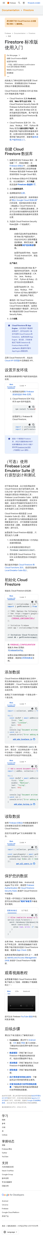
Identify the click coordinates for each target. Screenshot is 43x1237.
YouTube (5, 1156)
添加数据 (13, 1063)
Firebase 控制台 (16, 823)
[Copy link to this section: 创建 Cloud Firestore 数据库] (35, 154)
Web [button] (9, 991)
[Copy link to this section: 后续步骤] (22, 1029)
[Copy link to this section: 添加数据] (22, 672)
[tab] (11, 385)
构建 (9, 36)
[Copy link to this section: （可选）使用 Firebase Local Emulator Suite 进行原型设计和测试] (7, 480)
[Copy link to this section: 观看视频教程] (30, 973)
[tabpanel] (21, 422)
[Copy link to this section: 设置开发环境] (30, 370)
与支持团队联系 (8, 1167)
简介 (16, 570)
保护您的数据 (28, 245)
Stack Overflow (8, 1171)
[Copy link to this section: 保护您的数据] (30, 876)
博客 (3, 1145)
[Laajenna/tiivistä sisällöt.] (19, 55)
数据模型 (13, 1053)
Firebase (8, 33)
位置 (23, 193)
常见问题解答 (7, 1182)
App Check (22, 950)
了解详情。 (19, 24)
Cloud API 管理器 (12, 360)
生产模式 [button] (24, 910)
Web (23, 1043)
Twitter (4, 1153)
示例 (3, 1127)
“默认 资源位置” (24, 200)
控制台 (16, 166)
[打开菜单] (3, 3)
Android (31, 1040)
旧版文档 (5, 1186)
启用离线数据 (26, 658)
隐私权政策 (12, 1226)
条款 (3, 1226)
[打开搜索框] (19, 2)
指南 (3, 1120)
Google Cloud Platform (10, 1212)
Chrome (5, 1205)
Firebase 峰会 (7, 1149)
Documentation (10, 10)
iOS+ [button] (17, 991)
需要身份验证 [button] (12, 910)
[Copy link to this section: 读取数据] (22, 816)
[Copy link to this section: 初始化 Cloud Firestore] (22, 584)
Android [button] (26, 991)
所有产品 (5, 1216)
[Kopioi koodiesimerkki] (33, 407)
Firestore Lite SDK (24, 447)
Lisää (22, 386)
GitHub (4, 1135)
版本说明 (5, 1178)
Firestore (28, 10)
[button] (11, 385)
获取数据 (13, 1070)
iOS (14, 1043)
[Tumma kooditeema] (30, 407)
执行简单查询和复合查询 (20, 1077)
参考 (3, 1123)
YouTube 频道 (27, 1016)
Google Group (7, 1174)
